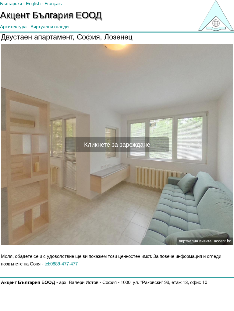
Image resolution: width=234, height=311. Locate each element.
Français (53, 3)
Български (11, 3)
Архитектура (13, 26)
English (33, 3)
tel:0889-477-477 (61, 263)
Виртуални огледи (49, 26)
